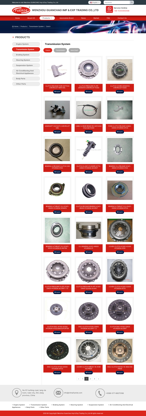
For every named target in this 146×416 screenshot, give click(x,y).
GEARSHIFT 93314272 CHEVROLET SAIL (57, 127)
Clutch (48, 50)
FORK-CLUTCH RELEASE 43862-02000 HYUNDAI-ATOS (119, 127)
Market (96, 18)
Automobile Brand (67, 18)
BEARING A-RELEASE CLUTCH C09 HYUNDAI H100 (57, 167)
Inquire (58, 91)
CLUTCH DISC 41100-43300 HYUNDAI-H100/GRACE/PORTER (57, 327)
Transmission (60, 50)
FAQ (108, 18)
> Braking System (58, 405)
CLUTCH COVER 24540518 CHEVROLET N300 (120, 87)
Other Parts (21, 84)
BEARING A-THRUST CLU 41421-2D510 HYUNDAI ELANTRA (57, 247)
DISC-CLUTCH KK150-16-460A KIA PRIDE (119, 368)
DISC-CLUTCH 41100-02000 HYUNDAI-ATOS (57, 368)
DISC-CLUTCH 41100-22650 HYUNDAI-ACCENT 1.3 (88, 327)
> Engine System (18, 405)
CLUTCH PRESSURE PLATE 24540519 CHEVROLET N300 (88, 87)
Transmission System (25, 49)
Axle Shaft (74, 50)
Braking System (22, 55)
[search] (132, 2)
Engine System (22, 44)
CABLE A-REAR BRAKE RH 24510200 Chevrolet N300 (89, 127)
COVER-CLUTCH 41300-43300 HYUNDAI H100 (120, 247)
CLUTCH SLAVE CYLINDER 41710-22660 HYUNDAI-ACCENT (89, 167)
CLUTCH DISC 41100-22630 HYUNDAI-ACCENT (120, 327)
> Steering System (76, 405)
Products (46, 18)
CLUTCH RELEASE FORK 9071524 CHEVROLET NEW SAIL (57, 87)
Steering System (23, 60)
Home (17, 18)
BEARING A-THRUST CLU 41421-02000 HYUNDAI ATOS (119, 207)
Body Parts (20, 78)
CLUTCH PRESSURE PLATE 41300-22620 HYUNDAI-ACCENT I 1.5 (57, 287)
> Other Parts (44, 407)
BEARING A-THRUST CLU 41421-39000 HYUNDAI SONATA (57, 207)
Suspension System (24, 65)
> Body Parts (29, 407)
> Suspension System (95, 405)
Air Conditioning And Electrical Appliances (25, 72)
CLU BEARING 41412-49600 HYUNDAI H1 (89, 247)
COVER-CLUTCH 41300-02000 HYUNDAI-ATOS (120, 287)
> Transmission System (38, 405)
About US (31, 18)
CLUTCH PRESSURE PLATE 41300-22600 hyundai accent (88, 287)
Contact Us (122, 18)
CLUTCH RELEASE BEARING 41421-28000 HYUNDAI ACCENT (88, 207)
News (83, 18)
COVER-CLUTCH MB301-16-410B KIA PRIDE (88, 368)
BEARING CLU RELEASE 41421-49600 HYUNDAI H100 (120, 167)
